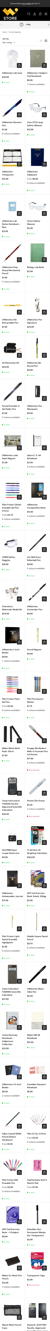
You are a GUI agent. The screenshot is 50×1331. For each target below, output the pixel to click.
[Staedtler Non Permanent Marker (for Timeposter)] (37, 1214)
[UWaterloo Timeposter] (12, 157)
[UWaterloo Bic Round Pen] (37, 348)
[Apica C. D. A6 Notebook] (37, 440)
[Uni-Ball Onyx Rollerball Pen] (37, 542)
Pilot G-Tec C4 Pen (36, 1133)
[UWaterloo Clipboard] (37, 157)
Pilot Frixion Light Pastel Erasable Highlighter (10, 939)
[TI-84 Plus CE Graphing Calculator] (37, 835)
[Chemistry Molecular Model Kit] (12, 592)
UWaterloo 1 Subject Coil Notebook (37, 74)
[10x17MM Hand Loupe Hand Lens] (12, 835)
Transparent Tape (36, 1275)
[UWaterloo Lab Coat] (12, 58)
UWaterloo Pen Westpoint (34, 407)
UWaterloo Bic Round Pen (34, 364)
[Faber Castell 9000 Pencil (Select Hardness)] (12, 1119)
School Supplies (15, 32)
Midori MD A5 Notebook (33, 1036)
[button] (40, 14)
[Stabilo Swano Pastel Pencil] (37, 921)
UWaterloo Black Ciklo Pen (35, 990)
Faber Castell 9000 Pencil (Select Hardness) (11, 1136)
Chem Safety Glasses (33, 222)
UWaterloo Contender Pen (34, 608)
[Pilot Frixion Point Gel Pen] (12, 684)
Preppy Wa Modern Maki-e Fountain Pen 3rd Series (37, 751)
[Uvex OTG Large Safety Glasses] (37, 107)
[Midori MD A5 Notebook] (37, 1020)
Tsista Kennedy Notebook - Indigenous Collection (9, 1040)
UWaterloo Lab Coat (12, 73)
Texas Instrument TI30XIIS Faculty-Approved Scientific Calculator (12, 805)
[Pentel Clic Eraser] (37, 786)
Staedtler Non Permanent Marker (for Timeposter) (36, 1232)
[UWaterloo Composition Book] (37, 490)
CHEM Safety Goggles (8, 559)
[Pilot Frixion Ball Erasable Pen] (12, 1165)
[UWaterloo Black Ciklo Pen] (37, 974)
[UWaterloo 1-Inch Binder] (12, 635)
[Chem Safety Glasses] (37, 206)
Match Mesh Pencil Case (11, 1326)
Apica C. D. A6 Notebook (34, 457)
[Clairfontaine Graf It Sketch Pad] (37, 1165)
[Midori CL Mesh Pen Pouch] (12, 1261)
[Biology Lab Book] (37, 252)
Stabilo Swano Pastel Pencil (37, 938)
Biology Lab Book (35, 267)
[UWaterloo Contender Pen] (37, 592)
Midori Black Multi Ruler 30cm (11, 750)
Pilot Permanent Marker (35, 700)
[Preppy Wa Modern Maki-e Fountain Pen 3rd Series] (37, 733)
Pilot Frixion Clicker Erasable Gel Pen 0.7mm (11, 507)
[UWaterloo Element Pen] (12, 107)
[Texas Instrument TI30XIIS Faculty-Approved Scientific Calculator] (12, 786)
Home (5, 32)
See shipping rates (36, 2)
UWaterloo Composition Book (36, 506)
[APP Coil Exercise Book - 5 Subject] (12, 1214)
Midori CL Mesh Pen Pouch (12, 1277)
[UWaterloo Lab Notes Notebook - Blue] (12, 206)
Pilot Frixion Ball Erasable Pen (10, 1181)
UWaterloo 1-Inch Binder (10, 651)
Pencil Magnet (34, 649)
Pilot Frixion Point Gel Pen (11, 700)
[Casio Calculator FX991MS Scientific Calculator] (12, 974)
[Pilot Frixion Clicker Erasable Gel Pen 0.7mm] (12, 490)
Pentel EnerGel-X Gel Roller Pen (11, 407)
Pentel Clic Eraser (36, 800)
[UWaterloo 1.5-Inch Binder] (12, 1069)
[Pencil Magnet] (37, 635)
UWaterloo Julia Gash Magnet (10, 457)
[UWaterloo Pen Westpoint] (37, 391)
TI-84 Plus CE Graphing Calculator (37, 851)
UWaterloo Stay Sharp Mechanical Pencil (11, 270)
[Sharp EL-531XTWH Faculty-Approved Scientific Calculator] (37, 1310)
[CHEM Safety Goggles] (12, 542)
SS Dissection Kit (10, 362)
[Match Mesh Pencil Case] (12, 1310)
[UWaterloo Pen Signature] (37, 305)
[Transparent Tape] (37, 1261)
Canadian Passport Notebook (36, 1086)
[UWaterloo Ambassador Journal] (12, 878)
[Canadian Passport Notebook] (37, 1069)
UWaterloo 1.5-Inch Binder (11, 1086)
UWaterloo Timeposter (8, 173)
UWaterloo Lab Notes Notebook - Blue (11, 224)
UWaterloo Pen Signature (34, 321)
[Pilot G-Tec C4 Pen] (37, 1119)
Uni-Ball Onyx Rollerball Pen (34, 559)
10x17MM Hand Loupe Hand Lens (10, 851)
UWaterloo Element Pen (12, 124)
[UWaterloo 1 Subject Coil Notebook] (37, 58)
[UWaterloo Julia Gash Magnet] (12, 440)
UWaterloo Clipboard (32, 173)
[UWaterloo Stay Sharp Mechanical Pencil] (12, 252)
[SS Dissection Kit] (12, 348)
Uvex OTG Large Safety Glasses (35, 124)
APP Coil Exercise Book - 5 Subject (11, 1231)
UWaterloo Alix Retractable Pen (10, 321)
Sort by (6, 39)
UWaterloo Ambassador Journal (12, 895)
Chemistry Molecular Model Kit (12, 608)
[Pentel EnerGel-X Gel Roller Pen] (12, 391)
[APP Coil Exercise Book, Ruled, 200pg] (37, 878)
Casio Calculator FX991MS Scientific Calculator (11, 991)
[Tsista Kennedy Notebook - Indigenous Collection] (12, 1020)
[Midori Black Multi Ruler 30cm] (12, 733)
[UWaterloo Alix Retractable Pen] (12, 305)
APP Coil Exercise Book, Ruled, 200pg (36, 895)
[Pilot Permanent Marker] (37, 684)
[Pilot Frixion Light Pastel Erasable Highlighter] (12, 921)
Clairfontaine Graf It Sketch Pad (37, 1181)
